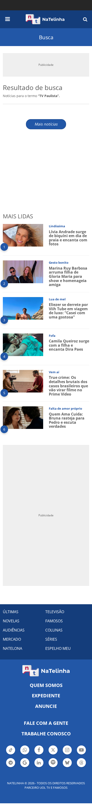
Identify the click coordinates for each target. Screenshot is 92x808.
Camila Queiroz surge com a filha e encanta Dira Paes (69, 345)
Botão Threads (81, 766)
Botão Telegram (10, 766)
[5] (23, 381)
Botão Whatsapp (24, 753)
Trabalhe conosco (46, 733)
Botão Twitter (53, 753)
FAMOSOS (54, 621)
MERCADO (12, 639)
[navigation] (7, 18)
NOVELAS (11, 621)
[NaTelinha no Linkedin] (38, 762)
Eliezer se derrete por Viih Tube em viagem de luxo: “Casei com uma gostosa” (68, 311)
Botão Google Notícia (24, 766)
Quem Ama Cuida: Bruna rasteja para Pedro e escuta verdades (66, 420)
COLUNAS (54, 630)
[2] (23, 271)
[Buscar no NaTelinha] (85, 19)
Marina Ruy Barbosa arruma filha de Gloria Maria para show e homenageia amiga (68, 276)
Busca (46, 37)
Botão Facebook (38, 753)
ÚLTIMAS (10, 611)
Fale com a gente (46, 723)
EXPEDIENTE (46, 695)
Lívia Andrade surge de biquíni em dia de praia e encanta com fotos (68, 238)
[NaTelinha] (45, 19)
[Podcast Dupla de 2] (53, 762)
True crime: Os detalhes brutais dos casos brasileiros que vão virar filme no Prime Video (68, 385)
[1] (23, 235)
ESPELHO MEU (58, 648)
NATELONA (12, 648)
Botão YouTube (81, 753)
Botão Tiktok (10, 753)
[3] (23, 308)
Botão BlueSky (67, 766)
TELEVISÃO (54, 611)
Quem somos (46, 685)
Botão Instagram (67, 753)
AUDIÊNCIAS (14, 630)
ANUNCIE (46, 706)
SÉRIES (51, 639)
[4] (23, 344)
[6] (23, 417)
